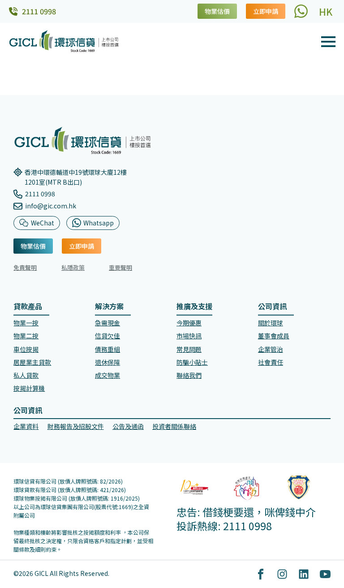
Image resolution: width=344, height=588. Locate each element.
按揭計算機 (29, 388)
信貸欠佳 (107, 335)
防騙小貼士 (192, 362)
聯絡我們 (189, 375)
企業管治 (270, 349)
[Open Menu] (328, 42)
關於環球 (270, 322)
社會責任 (270, 362)
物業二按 (26, 335)
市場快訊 (189, 335)
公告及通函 (128, 426)
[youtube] (325, 574)
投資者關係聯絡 (174, 426)
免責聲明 (25, 267)
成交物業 (107, 375)
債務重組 (107, 349)
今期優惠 (189, 322)
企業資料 (26, 426)
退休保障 (107, 362)
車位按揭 (26, 349)
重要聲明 (120, 267)
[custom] (301, 11)
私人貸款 (26, 375)
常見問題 (189, 349)
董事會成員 (273, 335)
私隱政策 (73, 267)
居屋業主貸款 (32, 362)
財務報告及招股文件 (75, 426)
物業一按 (26, 322)
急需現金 (107, 322)
